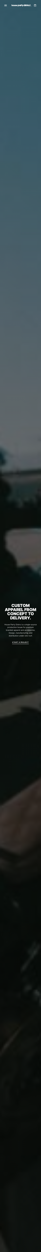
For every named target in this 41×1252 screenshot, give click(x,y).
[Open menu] (6, 5)
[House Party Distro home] (20, 5)
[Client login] (30, 5)
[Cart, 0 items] (35, 5)
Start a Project (20, 642)
